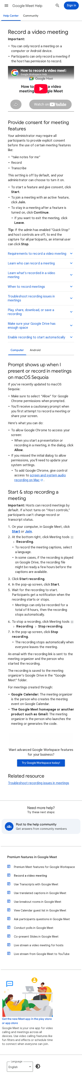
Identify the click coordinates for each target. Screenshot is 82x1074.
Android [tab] (35, 350)
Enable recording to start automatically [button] (36, 337)
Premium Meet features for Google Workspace (44, 867)
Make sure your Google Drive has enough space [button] (32, 326)
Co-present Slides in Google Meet (36, 936)
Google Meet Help (27, 6)
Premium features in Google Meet (32, 857)
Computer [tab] (17, 350)
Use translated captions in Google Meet (40, 893)
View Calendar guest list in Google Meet (40, 910)
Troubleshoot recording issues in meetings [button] (31, 298)
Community (30, 15)
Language (16, 1061)
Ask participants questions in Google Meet (42, 919)
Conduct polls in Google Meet (33, 928)
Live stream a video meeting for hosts (38, 945)
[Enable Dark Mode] (38, 1066)
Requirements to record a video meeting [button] (37, 254)
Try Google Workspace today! (41, 763)
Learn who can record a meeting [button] (31, 263)
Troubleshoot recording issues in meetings (38, 783)
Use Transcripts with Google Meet (36, 884)
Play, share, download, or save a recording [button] (31, 312)
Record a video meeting (30, 875)
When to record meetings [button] (26, 287)
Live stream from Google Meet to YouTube (41, 954)
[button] (6, 5)
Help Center (11, 15)
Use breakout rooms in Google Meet (37, 902)
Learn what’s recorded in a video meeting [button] (31, 275)
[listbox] (20, 1067)
